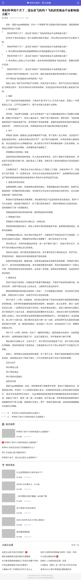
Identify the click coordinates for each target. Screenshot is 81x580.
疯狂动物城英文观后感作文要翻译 (16, 556)
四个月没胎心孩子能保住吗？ (14, 452)
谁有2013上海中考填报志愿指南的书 (55, 569)
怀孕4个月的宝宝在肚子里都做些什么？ (18, 447)
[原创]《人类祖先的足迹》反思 (53, 561)
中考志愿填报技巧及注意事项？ (15, 565)
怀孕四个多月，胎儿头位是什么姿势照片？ (20, 457)
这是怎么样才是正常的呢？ (13, 552)
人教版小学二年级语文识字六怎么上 (17, 569)
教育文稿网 (34, 3)
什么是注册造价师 (48, 556)
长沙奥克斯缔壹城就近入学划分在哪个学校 (20, 561)
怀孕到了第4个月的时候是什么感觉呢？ (21, 442)
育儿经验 (46, 3)
